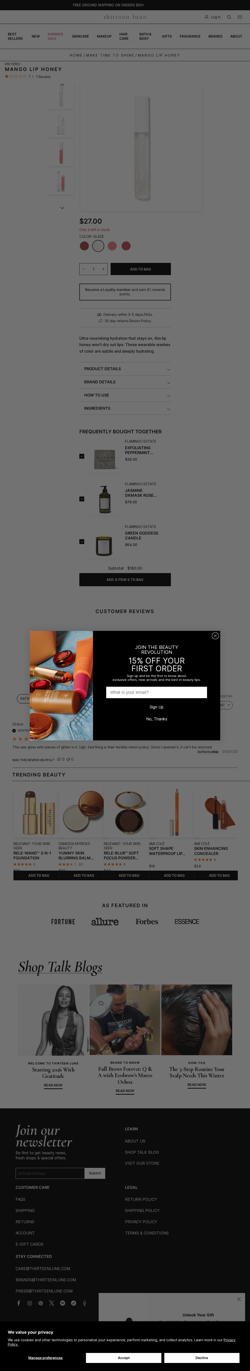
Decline (202, 1358)
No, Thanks (156, 718)
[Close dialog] (215, 636)
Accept (124, 1358)
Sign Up (157, 707)
